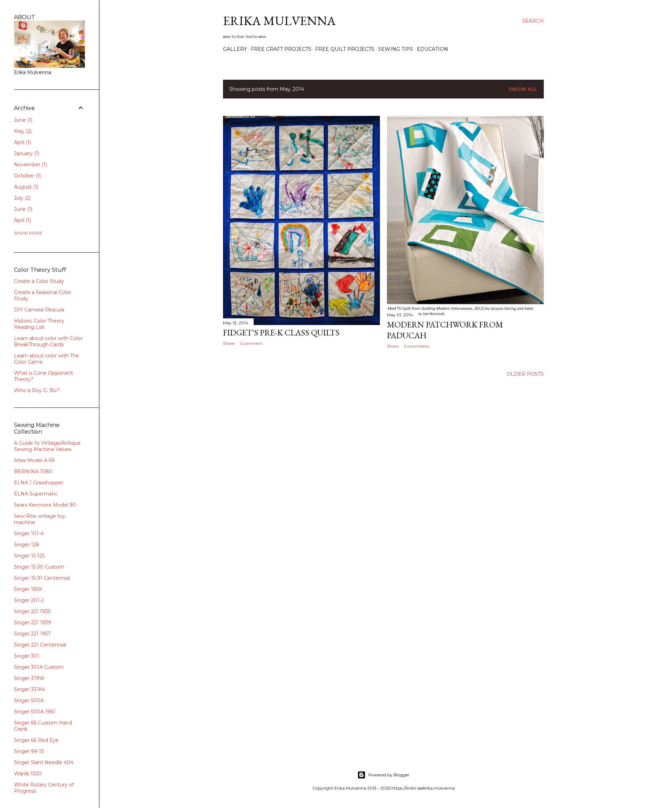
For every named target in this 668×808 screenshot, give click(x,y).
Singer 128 (26, 544)
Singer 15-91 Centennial (42, 578)
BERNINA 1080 (33, 471)
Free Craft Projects (281, 49)
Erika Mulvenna (279, 21)
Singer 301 (26, 656)
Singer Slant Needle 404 (43, 762)
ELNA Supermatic (36, 494)
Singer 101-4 (28, 533)
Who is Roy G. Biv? (37, 390)
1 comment (251, 343)
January (26, 153)
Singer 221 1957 (32, 634)
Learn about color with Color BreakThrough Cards (48, 341)
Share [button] (228, 343)
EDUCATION (432, 49)
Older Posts (525, 374)
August (25, 187)
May (22, 131)
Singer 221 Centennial (40, 645)
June (22, 120)
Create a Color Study (39, 281)
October (26, 176)
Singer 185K (28, 589)
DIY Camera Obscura (39, 310)
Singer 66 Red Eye (36, 740)
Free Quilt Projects (344, 49)
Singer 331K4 (29, 689)
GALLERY (235, 49)
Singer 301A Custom (39, 667)
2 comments (416, 346)
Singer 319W (29, 678)
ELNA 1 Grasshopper (38, 483)
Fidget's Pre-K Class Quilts (281, 332)
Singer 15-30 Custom (39, 567)
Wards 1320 (28, 773)
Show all (523, 89)
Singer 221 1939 (32, 622)
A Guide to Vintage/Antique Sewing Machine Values (47, 446)
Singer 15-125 (29, 556)
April (22, 142)
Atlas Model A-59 (34, 460)
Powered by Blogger (388, 774)
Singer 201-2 (29, 600)
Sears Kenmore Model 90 (45, 505)
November (30, 164)
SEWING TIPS (395, 49)
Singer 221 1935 (32, 611)
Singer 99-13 (29, 751)
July (21, 198)
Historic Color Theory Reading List (39, 324)
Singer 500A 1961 (34, 711)
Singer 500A (29, 700)
